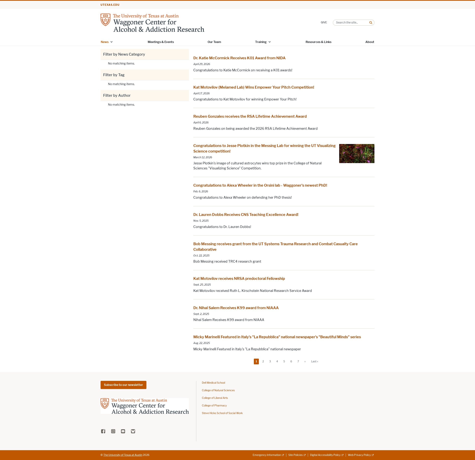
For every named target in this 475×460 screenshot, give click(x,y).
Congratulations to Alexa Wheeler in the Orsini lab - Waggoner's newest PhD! (260, 185)
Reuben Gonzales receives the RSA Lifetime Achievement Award (250, 116)
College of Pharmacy (214, 405)
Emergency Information (267, 455)
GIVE (324, 22)
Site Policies (295, 455)
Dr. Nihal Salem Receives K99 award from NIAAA (236, 308)
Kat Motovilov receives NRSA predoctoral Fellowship (239, 278)
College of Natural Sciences (218, 390)
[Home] (152, 22)
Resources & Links (318, 42)
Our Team (214, 42)
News (105, 42)
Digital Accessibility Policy (325, 455)
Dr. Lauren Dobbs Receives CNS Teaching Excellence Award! (245, 214)
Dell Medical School (213, 382)
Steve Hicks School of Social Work (222, 413)
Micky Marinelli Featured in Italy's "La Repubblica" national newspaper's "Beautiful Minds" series (277, 337)
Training (261, 42)
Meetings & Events (161, 42)
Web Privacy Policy (359, 455)
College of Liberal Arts (215, 398)
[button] (111, 41)
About (369, 42)
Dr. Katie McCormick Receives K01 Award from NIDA (239, 58)
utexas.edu (110, 4)
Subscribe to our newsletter (123, 385)
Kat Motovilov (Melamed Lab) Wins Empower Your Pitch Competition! (253, 87)
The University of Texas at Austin (122, 455)
